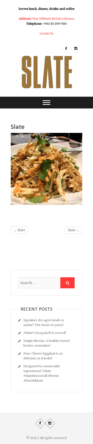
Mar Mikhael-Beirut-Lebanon (46, 18)
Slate (19, 230)
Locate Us (47, 33)
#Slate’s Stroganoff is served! (44, 333)
